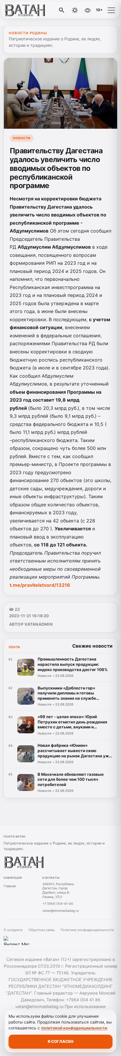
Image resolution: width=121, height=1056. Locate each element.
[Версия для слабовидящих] (88, 10)
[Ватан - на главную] (28, 10)
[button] (111, 10)
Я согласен (60, 1041)
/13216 (40, 585)
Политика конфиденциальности (87, 930)
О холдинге (13, 930)
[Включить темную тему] (74, 10)
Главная (10, 886)
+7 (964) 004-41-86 (57, 904)
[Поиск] (61, 10)
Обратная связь (41, 930)
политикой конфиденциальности (74, 1028)
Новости (22, 138)
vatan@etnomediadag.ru (60, 911)
